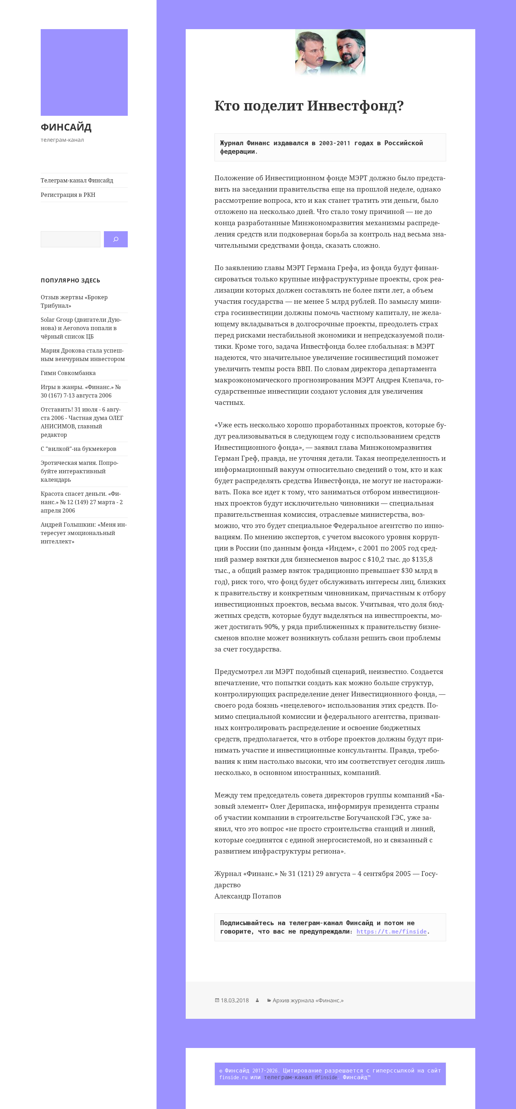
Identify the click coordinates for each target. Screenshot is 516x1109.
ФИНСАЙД (66, 126)
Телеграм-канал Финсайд (77, 180)
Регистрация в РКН (68, 195)
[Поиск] (116, 239)
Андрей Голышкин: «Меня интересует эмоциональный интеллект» (84, 533)
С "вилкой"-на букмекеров (79, 449)
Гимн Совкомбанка (68, 373)
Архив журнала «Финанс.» (308, 1000)
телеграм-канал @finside (300, 1077)
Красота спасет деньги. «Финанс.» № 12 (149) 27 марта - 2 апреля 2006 (82, 502)
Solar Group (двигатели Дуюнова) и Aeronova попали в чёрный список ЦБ (81, 328)
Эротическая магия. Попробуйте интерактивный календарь (79, 471)
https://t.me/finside (392, 931)
